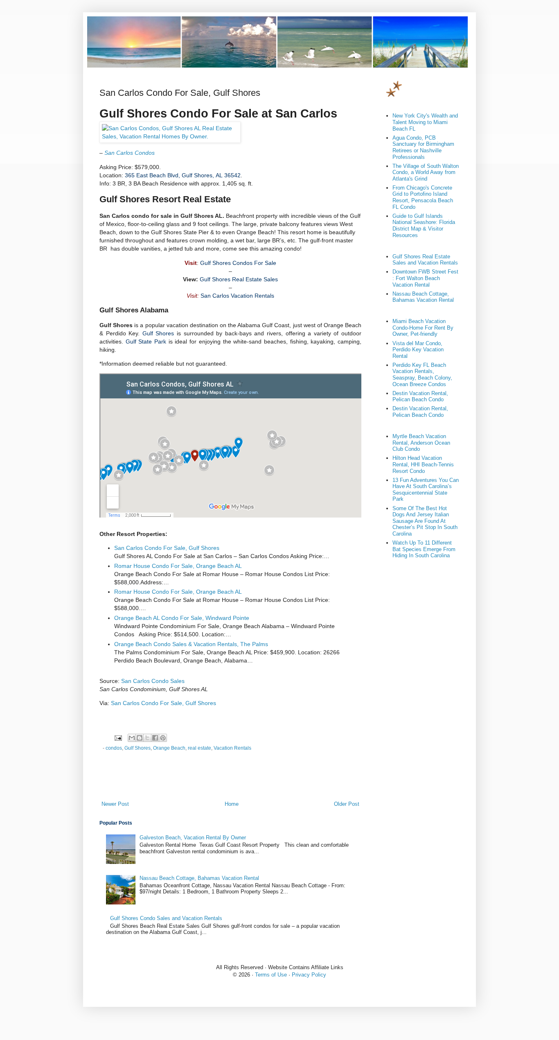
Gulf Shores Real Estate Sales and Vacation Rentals (425, 259)
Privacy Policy (309, 975)
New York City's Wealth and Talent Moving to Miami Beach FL (425, 122)
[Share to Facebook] (155, 738)
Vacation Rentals (232, 748)
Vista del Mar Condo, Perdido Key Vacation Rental (418, 349)
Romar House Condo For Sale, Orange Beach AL (178, 566)
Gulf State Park (146, 341)
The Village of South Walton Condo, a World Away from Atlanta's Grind (425, 172)
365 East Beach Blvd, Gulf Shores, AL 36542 (183, 175)
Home (232, 804)
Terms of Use (271, 975)
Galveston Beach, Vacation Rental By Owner (193, 837)
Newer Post (115, 804)
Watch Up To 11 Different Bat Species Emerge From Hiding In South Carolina (423, 549)
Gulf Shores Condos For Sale (238, 263)
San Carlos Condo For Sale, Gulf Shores (166, 548)
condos (114, 748)
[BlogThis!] (139, 738)
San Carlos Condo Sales (153, 681)
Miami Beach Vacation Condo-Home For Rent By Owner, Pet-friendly (422, 327)
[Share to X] (147, 738)
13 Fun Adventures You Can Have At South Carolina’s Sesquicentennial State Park (425, 489)
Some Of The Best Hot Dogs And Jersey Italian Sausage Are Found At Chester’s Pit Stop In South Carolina (425, 521)
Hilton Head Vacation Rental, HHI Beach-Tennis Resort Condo (423, 464)
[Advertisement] (230, 777)
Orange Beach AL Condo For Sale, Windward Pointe (181, 618)
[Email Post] (117, 737)
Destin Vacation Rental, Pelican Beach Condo (420, 396)
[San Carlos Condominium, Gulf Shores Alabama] (170, 136)
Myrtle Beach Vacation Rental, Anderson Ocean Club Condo (421, 442)
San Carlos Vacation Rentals (237, 295)
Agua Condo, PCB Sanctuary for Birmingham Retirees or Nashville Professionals (423, 147)
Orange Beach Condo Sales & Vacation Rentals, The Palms (191, 644)
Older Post (346, 804)
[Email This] (132, 738)
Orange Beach (169, 748)
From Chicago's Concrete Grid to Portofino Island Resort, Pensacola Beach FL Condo (422, 197)
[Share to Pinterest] (163, 738)
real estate (199, 748)
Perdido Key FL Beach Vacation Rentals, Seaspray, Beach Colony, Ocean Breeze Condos (422, 374)
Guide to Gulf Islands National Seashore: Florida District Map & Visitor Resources (423, 225)
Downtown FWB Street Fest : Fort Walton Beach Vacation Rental (425, 278)
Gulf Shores (158, 333)
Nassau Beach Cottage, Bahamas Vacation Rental (199, 878)
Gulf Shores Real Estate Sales (239, 279)
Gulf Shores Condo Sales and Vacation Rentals (166, 918)
